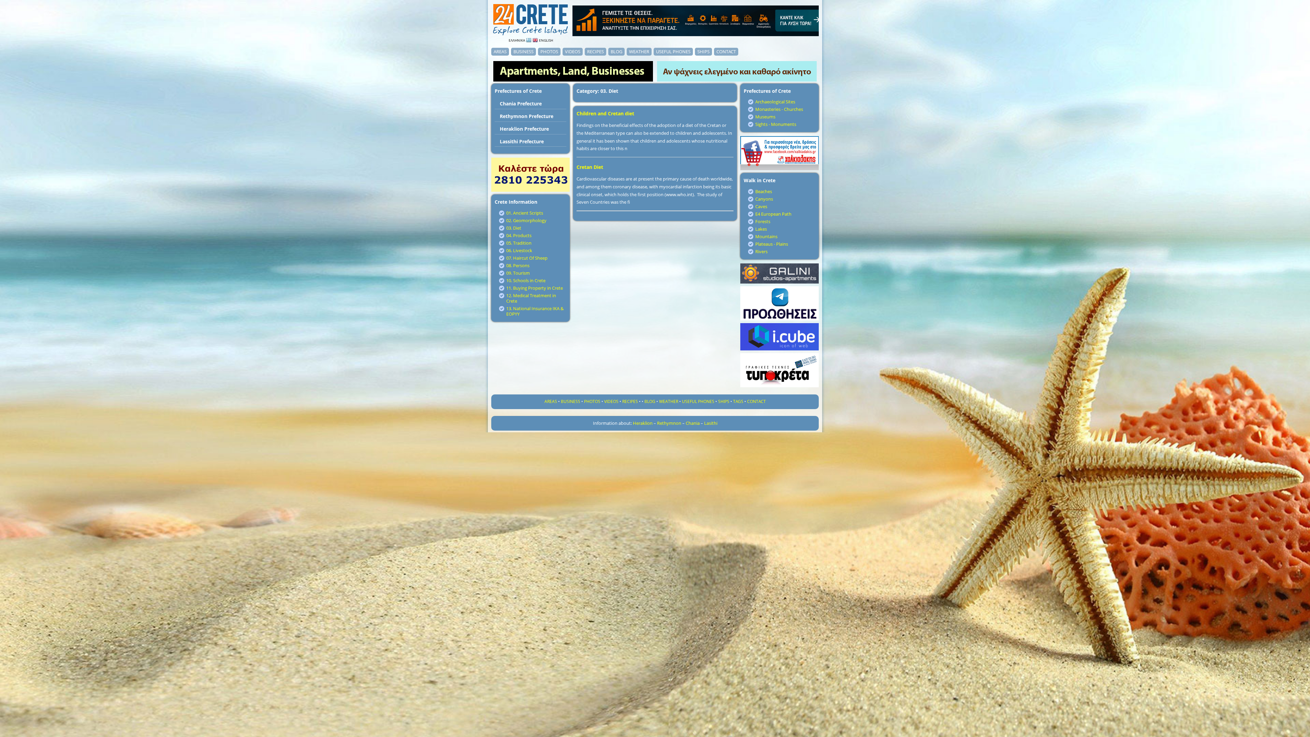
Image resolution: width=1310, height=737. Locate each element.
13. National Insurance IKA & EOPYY (535, 311)
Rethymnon (669, 423)
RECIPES (595, 51)
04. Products (519, 235)
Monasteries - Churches (779, 109)
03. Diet (513, 228)
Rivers (761, 251)
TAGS (738, 401)
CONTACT (726, 51)
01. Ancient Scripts (524, 213)
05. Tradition (519, 243)
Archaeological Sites (775, 102)
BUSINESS (523, 51)
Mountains (766, 236)
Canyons (764, 199)
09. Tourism (518, 273)
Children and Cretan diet (605, 113)
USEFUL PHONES (673, 51)
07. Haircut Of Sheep (527, 258)
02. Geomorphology (526, 220)
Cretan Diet (590, 167)
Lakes (761, 229)
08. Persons (517, 265)
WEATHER (639, 51)
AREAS (500, 51)
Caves (761, 206)
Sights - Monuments (775, 124)
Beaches (763, 191)
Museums (765, 117)
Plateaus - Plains (771, 244)
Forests (762, 221)
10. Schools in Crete (525, 280)
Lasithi (710, 423)
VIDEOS (572, 51)
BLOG (616, 51)
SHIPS (703, 51)
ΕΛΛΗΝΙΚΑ (517, 40)
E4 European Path (773, 214)
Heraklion (643, 423)
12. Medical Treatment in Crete (531, 298)
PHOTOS (549, 51)
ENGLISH (545, 40)
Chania (693, 423)
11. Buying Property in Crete (534, 288)
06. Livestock (519, 250)
